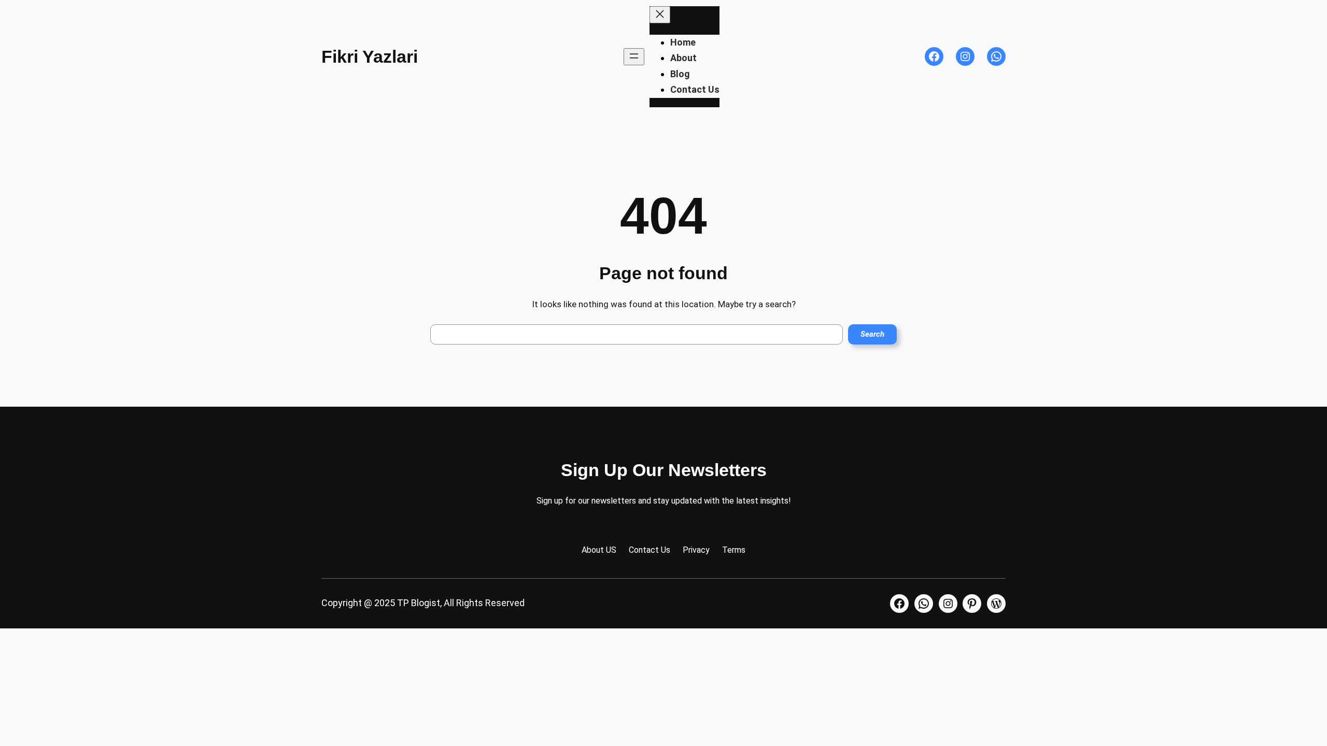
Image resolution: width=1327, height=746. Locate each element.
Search (872, 334)
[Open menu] (634, 56)
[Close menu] (660, 14)
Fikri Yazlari (369, 56)
